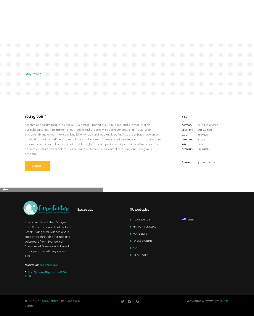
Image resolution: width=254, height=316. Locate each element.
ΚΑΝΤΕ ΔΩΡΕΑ (140, 233)
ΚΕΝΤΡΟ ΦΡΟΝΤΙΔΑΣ (144, 226)
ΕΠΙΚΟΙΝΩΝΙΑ (140, 255)
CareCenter (50, 301)
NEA (135, 247)
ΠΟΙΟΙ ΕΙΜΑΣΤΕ (141, 219)
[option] (127, 190)
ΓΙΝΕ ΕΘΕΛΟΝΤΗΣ (142, 240)
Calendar (203, 124)
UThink (224, 301)
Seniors (213, 124)
